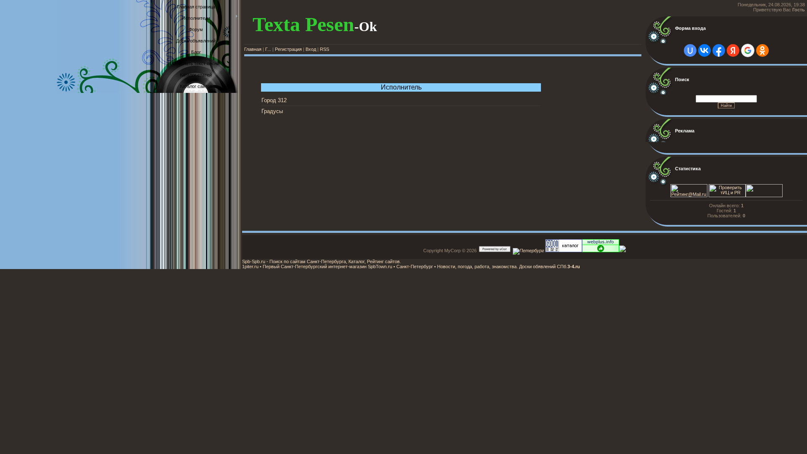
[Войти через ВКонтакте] (704, 50)
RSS (324, 49)
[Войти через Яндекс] (733, 50)
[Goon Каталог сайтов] (563, 250)
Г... (268, 49)
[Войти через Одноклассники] (762, 50)
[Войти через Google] (747, 50)
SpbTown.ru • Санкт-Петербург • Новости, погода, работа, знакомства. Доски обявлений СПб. (467, 266)
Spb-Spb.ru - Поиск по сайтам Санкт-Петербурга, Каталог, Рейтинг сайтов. (321, 261)
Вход (311, 49)
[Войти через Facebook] (718, 50)
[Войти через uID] (690, 50)
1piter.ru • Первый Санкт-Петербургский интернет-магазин (304, 266)
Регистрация (288, 49)
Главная (252, 49)
